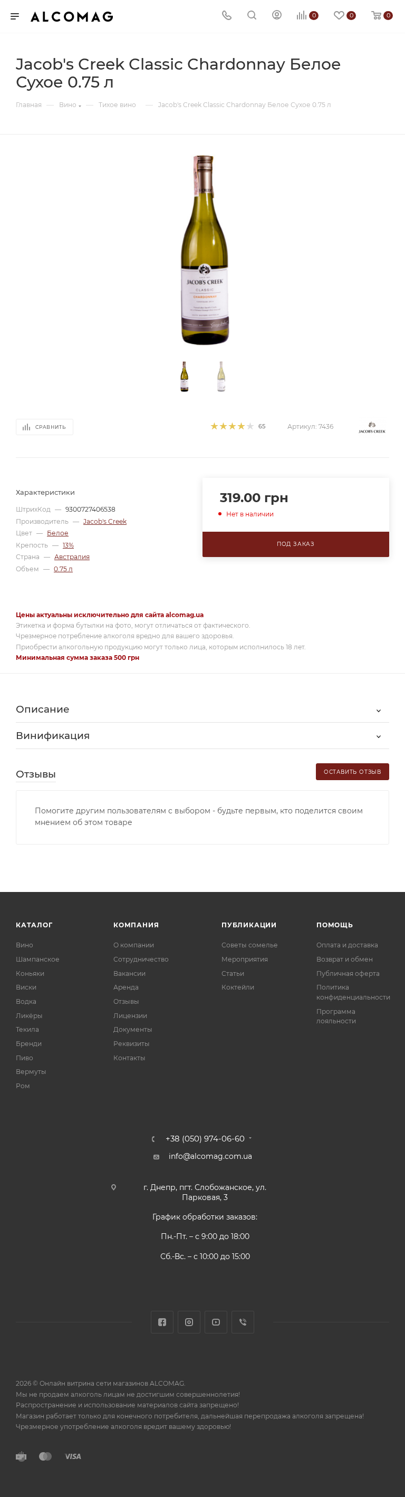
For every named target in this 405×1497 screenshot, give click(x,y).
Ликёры (29, 1016)
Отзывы (126, 1001)
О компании (133, 945)
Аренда (126, 987)
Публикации (249, 925)
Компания (136, 925)
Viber (243, 1322)
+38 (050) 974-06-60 (205, 1139)
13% (68, 545)
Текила (27, 1029)
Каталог (34, 925)
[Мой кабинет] (277, 16)
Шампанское (38, 959)
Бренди (29, 1044)
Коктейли (237, 987)
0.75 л (63, 569)
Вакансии (129, 973)
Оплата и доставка (347, 945)
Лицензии (130, 1016)
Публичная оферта (348, 973)
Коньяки (30, 973)
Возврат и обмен (344, 959)
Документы (132, 1029)
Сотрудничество (141, 959)
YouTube (216, 1322)
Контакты (129, 1058)
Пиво (24, 1058)
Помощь (334, 925)
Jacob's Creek (105, 521)
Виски (26, 987)
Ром (23, 1086)
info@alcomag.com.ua (210, 1156)
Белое (58, 533)
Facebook (162, 1322)
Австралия (72, 557)
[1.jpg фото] (202, 250)
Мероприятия (244, 959)
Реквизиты (131, 1044)
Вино (24, 945)
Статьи (232, 973)
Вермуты (31, 1072)
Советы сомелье (249, 945)
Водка (26, 1001)
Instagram (189, 1322)
